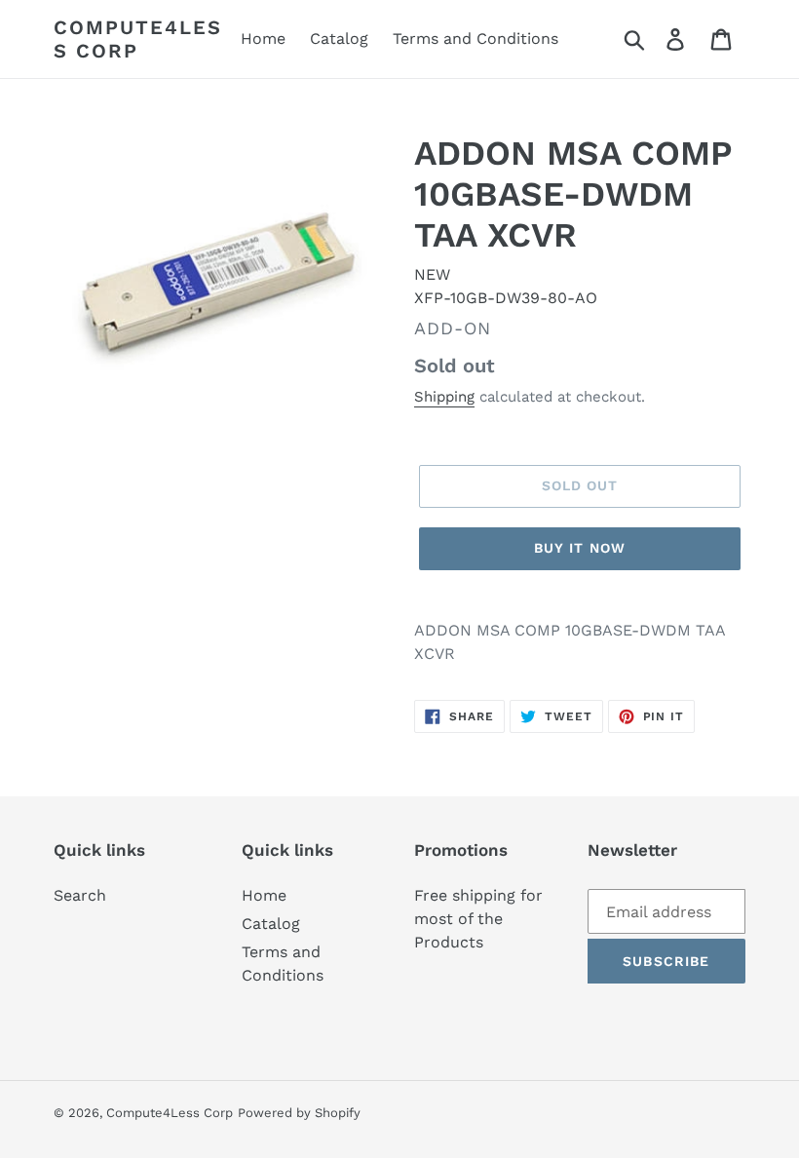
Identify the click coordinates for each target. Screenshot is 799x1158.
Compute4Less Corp (138, 39)
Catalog (271, 923)
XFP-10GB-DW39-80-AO (505, 298)
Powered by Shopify (299, 1112)
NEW (432, 274)
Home (264, 895)
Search (80, 895)
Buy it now (580, 548)
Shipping (444, 396)
